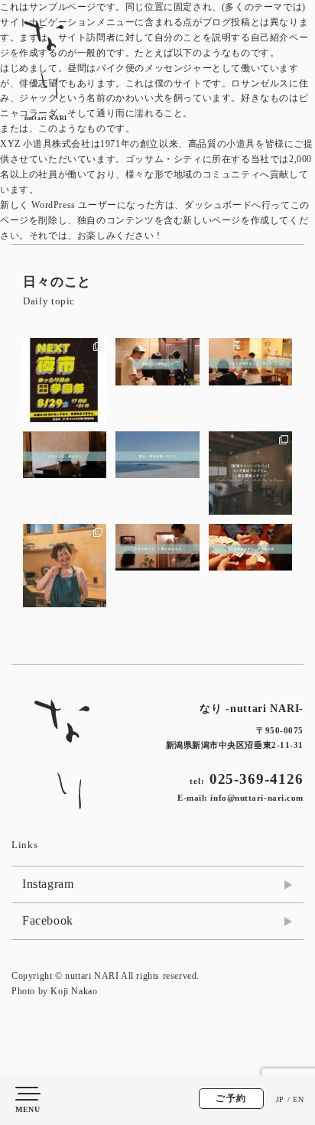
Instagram (47, 883)
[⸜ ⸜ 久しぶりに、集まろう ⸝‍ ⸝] (64, 473)
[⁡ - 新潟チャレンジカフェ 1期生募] (250, 473)
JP (280, 1099)
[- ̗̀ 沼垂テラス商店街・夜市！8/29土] (64, 379)
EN (298, 1099)
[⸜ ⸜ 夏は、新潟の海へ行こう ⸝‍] (157, 473)
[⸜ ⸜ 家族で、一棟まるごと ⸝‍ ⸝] (157, 379)
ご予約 (231, 1098)
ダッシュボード (218, 205)
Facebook (47, 920)
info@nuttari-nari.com (257, 797)
